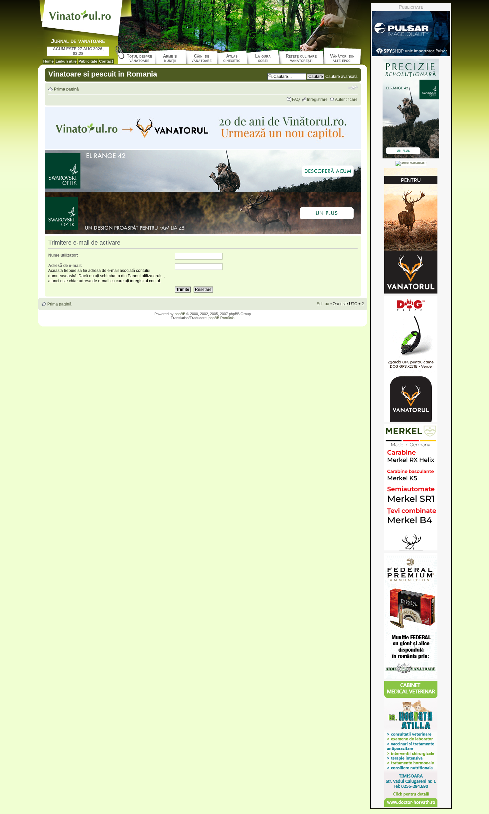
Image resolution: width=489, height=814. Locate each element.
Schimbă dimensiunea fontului (353, 88)
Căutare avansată (341, 76)
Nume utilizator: (63, 255)
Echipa (323, 304)
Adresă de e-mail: (65, 265)
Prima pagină (66, 89)
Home (48, 61)
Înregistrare (317, 99)
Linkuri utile (66, 61)
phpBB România (222, 318)
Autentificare (346, 99)
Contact (106, 61)
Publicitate (88, 61)
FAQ (296, 99)
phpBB (180, 314)
